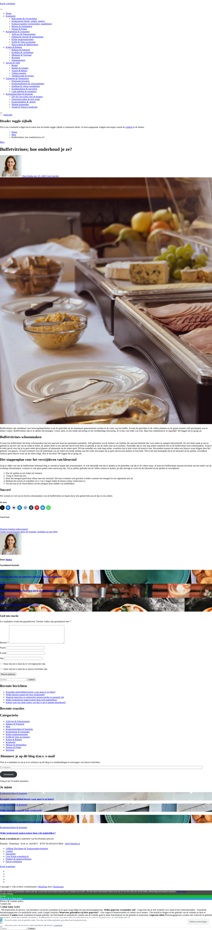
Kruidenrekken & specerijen (24, 89)
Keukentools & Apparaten (18, 31)
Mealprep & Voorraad (21, 55)
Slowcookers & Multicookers (25, 44)
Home (8, 13)
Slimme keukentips (20, 104)
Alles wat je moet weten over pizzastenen (20, 604)
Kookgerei (10, 16)
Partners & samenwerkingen (18, 859)
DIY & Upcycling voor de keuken (27, 96)
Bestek (15, 65)
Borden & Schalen (20, 68)
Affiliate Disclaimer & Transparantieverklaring (27, 848)
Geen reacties (53, 176)
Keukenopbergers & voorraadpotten (28, 83)
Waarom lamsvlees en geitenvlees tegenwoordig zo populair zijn (31, 576)
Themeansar (57, 886)
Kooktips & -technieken (22, 52)
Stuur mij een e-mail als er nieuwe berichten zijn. (25, 669)
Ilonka (9, 559)
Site (1, 658)
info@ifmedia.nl (72, 843)
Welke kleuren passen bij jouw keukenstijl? (25, 694)
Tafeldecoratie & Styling (23, 76)
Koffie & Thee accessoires (24, 42)
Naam (2, 647)
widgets (129, 127)
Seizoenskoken (18, 60)
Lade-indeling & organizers (24, 91)
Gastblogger (6, 610)
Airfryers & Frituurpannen (23, 34)
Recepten (16, 57)
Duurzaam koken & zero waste (26, 99)
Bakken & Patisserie (21, 50)
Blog (2, 142)
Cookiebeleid (57, 925)
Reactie (4, 642)
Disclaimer (11, 854)
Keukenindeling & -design (24, 102)
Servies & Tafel (13, 63)
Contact (9, 851)
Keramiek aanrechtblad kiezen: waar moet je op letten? (31, 692)
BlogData (42, 886)
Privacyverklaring (14, 861)
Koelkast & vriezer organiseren (26, 86)
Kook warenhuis (7, 3)
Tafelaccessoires (19, 73)
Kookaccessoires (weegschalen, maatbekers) (32, 24)
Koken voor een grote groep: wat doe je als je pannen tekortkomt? (32, 590)
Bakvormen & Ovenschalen (24, 18)
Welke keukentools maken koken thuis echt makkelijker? (31, 700)
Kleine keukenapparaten (23, 39)
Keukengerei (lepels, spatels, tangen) (28, 21)
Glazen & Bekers (19, 70)
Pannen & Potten (19, 29)
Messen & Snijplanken (22, 26)
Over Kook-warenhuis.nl (17, 856)
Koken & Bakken (14, 47)
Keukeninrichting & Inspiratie (19, 94)
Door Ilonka (28, 176)
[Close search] (1, 926)
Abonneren (8, 774)
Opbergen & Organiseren (17, 78)
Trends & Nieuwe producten (24, 107)
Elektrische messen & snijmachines (27, 37)
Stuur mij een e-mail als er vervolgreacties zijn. (24, 664)
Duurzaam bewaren (20, 81)
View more (181, 891)
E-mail (3, 653)
